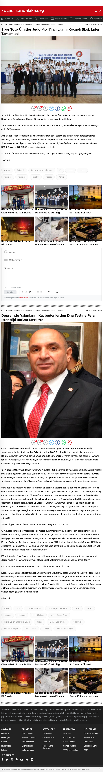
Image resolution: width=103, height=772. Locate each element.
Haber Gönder (69, 742)
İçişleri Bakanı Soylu (59, 615)
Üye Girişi (5, 733)
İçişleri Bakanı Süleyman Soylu (17, 622)
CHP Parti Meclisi (34, 608)
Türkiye (46, 629)
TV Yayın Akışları (70, 750)
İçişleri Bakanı (38, 615)
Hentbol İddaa (28, 742)
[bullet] (41, 292)
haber (70, 170)
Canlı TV (9, 19)
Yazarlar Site (89, 738)
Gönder (10, 292)
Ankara (7, 170)
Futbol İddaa (27, 733)
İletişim (4, 750)
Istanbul (35, 177)
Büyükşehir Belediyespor (41, 170)
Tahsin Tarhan (30, 629)
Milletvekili (77, 622)
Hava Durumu (26, 19)
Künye (4, 742)
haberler (7, 177)
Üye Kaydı (5, 738)
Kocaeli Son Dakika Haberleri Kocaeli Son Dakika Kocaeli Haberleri (28, 25)
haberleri (21, 177)
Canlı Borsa (43, 19)
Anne (6, 608)
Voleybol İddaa (28, 750)
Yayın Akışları (61, 19)
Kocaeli (60, 25)
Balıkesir (20, 170)
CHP (18, 608)
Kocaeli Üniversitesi (57, 622)
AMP (86, 750)
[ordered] (38, 292)
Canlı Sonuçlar (49, 738)
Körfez (61, 177)
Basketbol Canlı (90, 746)
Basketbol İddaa (28, 738)
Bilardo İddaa (27, 746)
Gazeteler (67, 733)
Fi (60, 170)
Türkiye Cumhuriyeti (64, 629)
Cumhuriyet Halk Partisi (58, 608)
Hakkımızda (6, 746)
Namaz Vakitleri (80, 19)
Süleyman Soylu (11, 629)
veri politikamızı (74, 769)
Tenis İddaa (88, 742)
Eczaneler (98, 19)
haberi (82, 170)
